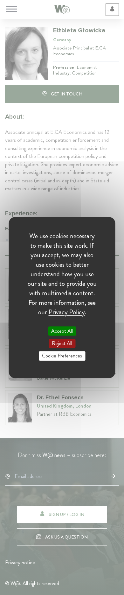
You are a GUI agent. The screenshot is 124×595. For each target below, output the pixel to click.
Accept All (62, 331)
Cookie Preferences (62, 356)
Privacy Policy (67, 312)
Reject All (62, 343)
